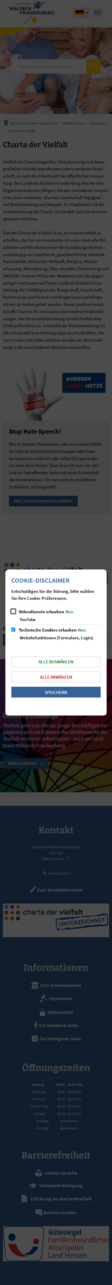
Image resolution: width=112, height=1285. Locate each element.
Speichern (56, 692)
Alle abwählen (56, 677)
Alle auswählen (56, 662)
